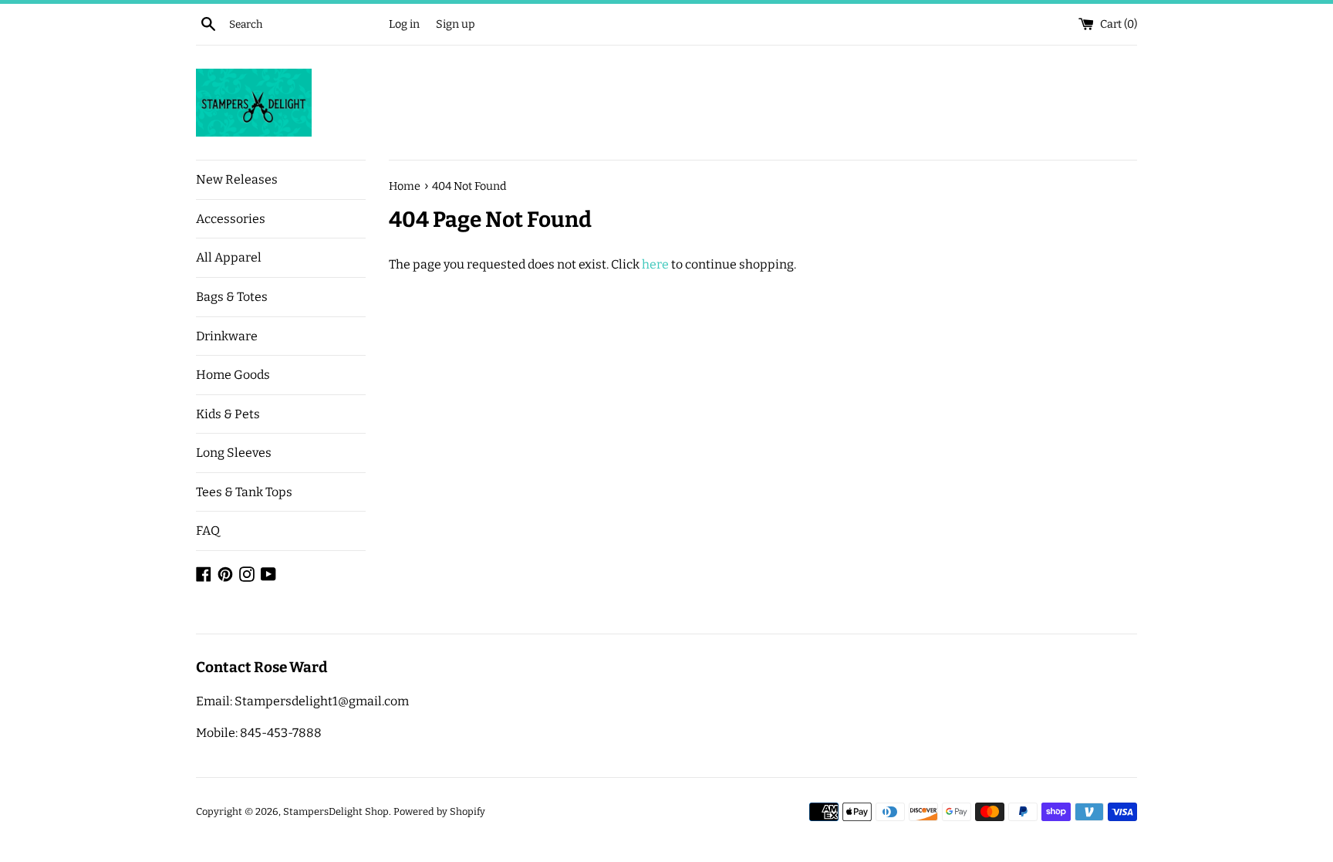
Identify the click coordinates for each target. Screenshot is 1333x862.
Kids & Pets (228, 414)
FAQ (208, 530)
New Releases (237, 179)
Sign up (455, 24)
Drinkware (227, 336)
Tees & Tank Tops (244, 492)
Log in (404, 24)
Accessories (230, 218)
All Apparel (229, 257)
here (655, 264)
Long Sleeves (234, 452)
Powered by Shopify (439, 811)
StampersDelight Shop (336, 811)
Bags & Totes (232, 296)
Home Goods (233, 374)
